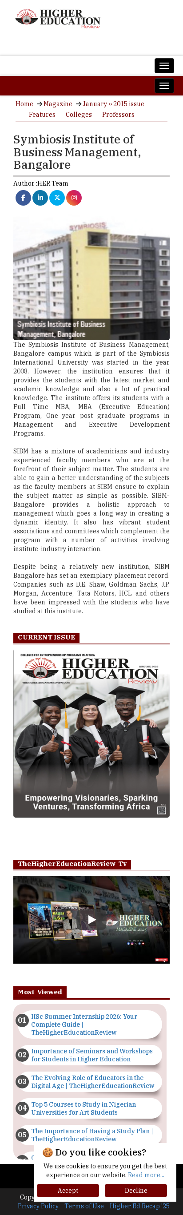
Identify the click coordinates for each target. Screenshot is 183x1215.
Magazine (58, 104)
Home (24, 104)
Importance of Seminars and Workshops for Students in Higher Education (92, 1055)
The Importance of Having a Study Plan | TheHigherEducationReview (92, 1135)
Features (42, 115)
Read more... (146, 1175)
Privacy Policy (38, 1206)
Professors (118, 115)
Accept (68, 1191)
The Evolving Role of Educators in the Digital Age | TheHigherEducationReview (92, 1082)
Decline (136, 1191)
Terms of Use (84, 1206)
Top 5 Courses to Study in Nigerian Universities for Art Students (83, 1108)
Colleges (79, 115)
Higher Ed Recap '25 (140, 1206)
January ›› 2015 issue (113, 104)
